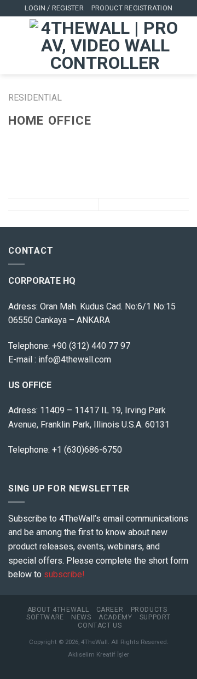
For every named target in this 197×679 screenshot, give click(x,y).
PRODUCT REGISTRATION (131, 8)
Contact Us (99, 625)
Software (45, 617)
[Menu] (14, 45)
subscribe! (64, 574)
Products (149, 609)
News (81, 617)
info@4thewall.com (74, 359)
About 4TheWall (58, 609)
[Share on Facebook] (28, 142)
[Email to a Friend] (54, 142)
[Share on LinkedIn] (81, 142)
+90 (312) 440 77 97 (91, 346)
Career (110, 609)
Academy (115, 617)
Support (155, 617)
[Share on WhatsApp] (14, 142)
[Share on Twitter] (41, 142)
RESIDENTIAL (35, 97)
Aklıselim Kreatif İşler (98, 654)
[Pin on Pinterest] (68, 142)
